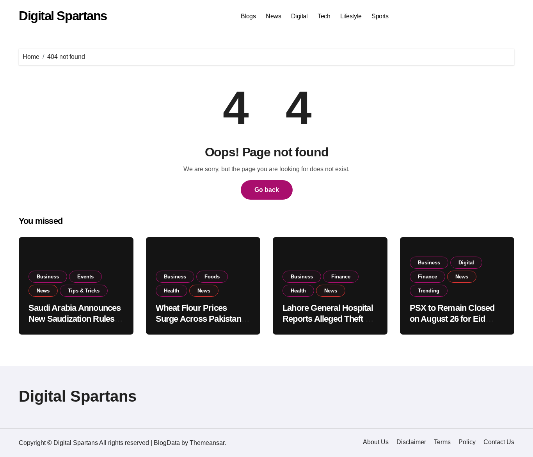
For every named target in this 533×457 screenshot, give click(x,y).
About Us (376, 442)
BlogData (167, 442)
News (273, 16)
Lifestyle (351, 16)
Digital (299, 16)
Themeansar (207, 442)
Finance (340, 277)
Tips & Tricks (83, 291)
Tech (324, 16)
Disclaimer (411, 442)
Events (85, 277)
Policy (467, 442)
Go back (266, 189)
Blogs (248, 16)
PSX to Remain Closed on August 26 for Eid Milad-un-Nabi (452, 319)
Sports (379, 16)
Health (171, 291)
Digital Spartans (63, 16)
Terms (442, 442)
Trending (428, 291)
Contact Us (498, 442)
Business (48, 277)
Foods (212, 277)
